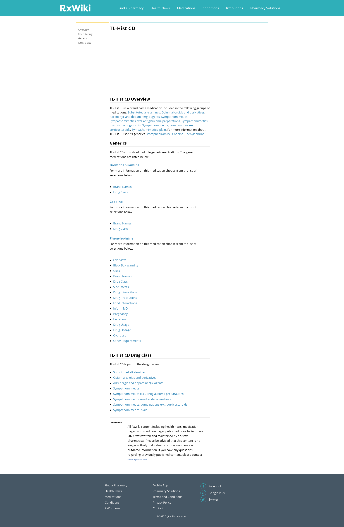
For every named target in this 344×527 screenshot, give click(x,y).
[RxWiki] (75, 7)
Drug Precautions (125, 298)
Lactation (119, 319)
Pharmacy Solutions (265, 8)
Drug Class (120, 192)
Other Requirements (127, 341)
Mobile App (160, 485)
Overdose (119, 335)
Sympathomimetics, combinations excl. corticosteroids (150, 405)
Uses (116, 271)
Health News (160, 8)
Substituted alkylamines (144, 112)
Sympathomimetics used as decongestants (142, 399)
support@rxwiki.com (137, 459)
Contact (158, 508)
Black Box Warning (125, 265)
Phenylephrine (194, 134)
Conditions (211, 8)
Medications (186, 8)
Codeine (177, 134)
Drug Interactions (125, 292)
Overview (119, 260)
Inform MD (120, 308)
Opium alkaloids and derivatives (182, 112)
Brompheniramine (158, 134)
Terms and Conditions (167, 497)
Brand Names (122, 187)
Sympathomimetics (174, 117)
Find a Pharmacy (131, 8)
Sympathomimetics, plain (149, 130)
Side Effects (121, 287)
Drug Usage (121, 325)
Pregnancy (120, 314)
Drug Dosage (122, 330)
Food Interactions (125, 303)
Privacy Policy (162, 503)
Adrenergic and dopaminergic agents (135, 117)
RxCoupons (234, 8)
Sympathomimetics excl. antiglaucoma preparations (145, 121)
